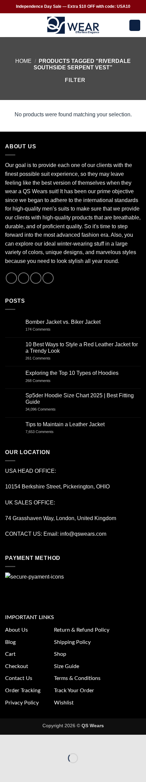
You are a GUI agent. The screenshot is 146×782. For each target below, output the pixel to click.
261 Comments (44, 358)
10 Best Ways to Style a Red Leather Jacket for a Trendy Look (81, 348)
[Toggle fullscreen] (26, 741)
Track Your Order (74, 690)
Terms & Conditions (77, 678)
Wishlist (64, 702)
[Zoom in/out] (6, 741)
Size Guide (66, 666)
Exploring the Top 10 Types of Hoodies (71, 373)
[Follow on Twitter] (35, 278)
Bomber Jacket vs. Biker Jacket (63, 322)
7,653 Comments (46, 432)
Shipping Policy (72, 642)
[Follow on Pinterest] (48, 278)
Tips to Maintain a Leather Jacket (65, 424)
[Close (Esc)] (66, 741)
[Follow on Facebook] (11, 278)
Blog (10, 642)
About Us (16, 630)
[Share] (46, 741)
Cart (10, 654)
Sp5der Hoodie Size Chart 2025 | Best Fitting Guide (79, 399)
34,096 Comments (46, 409)
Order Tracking (22, 690)
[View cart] (134, 25)
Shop (60, 654)
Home (23, 61)
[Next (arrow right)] (26, 770)
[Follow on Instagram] (23, 278)
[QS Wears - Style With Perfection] (73, 25)
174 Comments (44, 329)
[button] (9, 25)
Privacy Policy (22, 702)
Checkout (16, 666)
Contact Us (18, 678)
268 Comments (45, 381)
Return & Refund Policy (81, 630)
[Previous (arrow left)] (6, 770)
